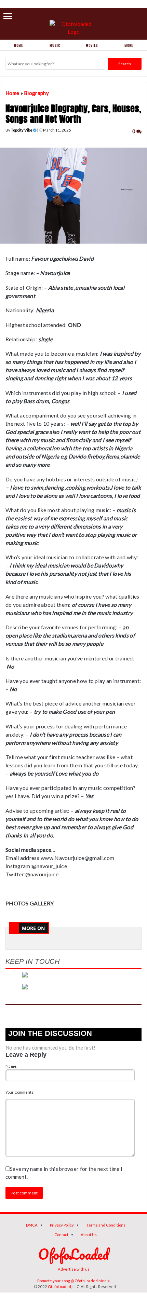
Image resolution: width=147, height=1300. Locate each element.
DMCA (32, 1225)
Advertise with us (74, 1269)
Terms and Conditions (105, 1225)
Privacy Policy (62, 1225)
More (128, 45)
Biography (36, 93)
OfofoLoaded (59, 1286)
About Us (89, 1234)
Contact (61, 1234)
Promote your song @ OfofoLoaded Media (73, 1280)
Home (18, 45)
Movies (92, 45)
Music (55, 45)
